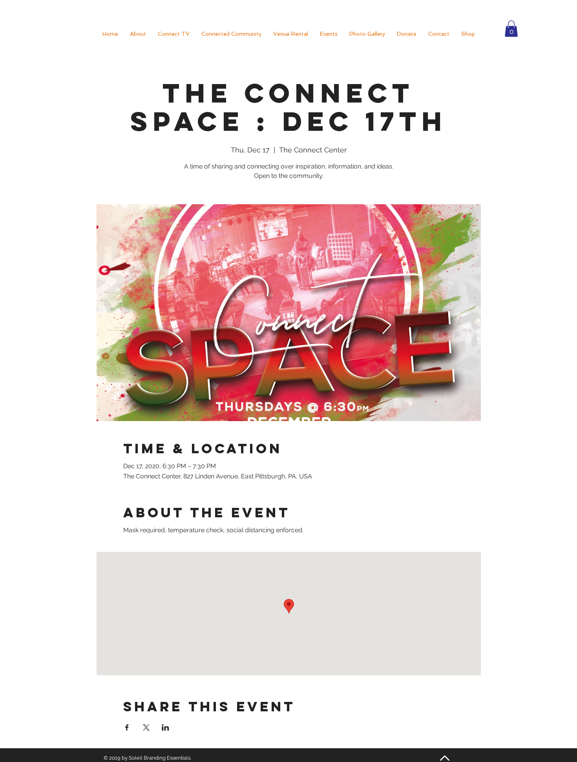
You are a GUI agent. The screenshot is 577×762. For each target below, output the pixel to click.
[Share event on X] (146, 727)
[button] (511, 28)
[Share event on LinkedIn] (165, 727)
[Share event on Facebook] (127, 727)
